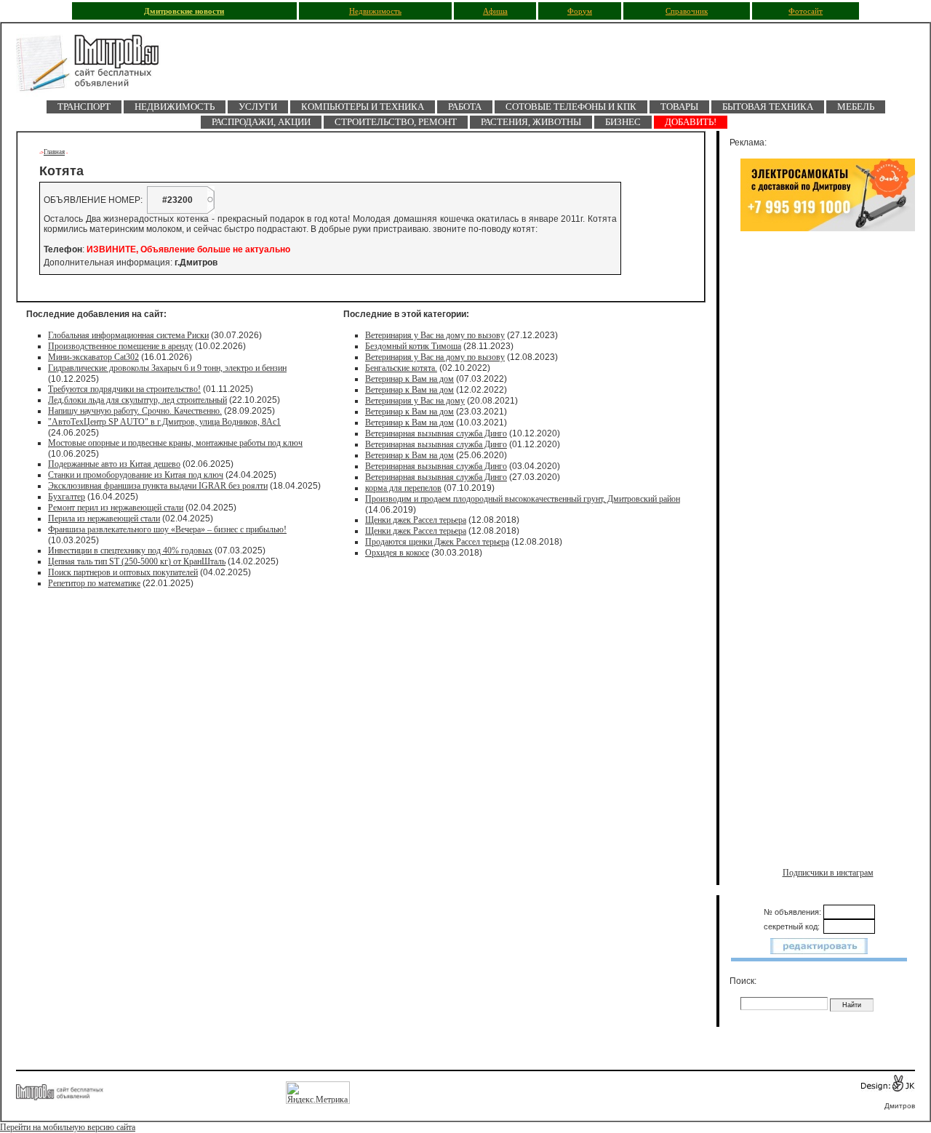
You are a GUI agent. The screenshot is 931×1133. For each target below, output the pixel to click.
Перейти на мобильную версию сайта (67, 1127)
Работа (465, 106)
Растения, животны (531, 121)
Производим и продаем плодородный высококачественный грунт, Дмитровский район (522, 499)
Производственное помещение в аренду (120, 346)
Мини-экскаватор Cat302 (93, 357)
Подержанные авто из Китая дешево (114, 464)
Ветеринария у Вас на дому (415, 401)
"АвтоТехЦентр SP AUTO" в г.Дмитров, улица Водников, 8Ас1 (164, 422)
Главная (54, 152)
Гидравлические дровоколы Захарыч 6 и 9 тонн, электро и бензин (167, 368)
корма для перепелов (403, 488)
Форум (579, 11)
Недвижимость (375, 11)
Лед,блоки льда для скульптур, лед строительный (137, 400)
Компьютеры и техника (362, 106)
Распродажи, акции (261, 121)
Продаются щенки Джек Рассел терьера (437, 542)
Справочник (687, 11)
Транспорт (84, 106)
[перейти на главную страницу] (96, 67)
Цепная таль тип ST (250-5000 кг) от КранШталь (136, 561)
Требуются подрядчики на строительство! (124, 389)
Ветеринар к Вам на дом (409, 379)
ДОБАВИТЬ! (690, 121)
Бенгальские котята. (401, 368)
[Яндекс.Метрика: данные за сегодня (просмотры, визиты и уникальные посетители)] (318, 1092)
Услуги (258, 106)
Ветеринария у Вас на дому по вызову (435, 335)
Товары (679, 106)
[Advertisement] (827, 390)
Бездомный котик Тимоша (413, 346)
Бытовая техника (767, 106)
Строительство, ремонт (396, 121)
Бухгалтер (66, 497)
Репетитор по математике (94, 583)
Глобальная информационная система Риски (128, 335)
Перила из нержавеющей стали (104, 518)
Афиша (495, 11)
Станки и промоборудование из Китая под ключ (135, 475)
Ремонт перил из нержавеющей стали (115, 508)
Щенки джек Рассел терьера (415, 520)
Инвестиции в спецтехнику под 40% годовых (130, 550)
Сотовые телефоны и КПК (571, 106)
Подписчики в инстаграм (828, 873)
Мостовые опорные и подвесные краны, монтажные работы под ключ (175, 443)
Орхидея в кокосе (397, 553)
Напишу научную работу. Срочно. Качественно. (135, 411)
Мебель (855, 106)
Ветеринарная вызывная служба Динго (436, 433)
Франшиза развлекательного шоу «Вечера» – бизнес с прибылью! (167, 529)
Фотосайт (805, 11)
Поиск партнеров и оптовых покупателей (123, 572)
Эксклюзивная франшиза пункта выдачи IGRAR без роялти (158, 486)
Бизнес (623, 121)
